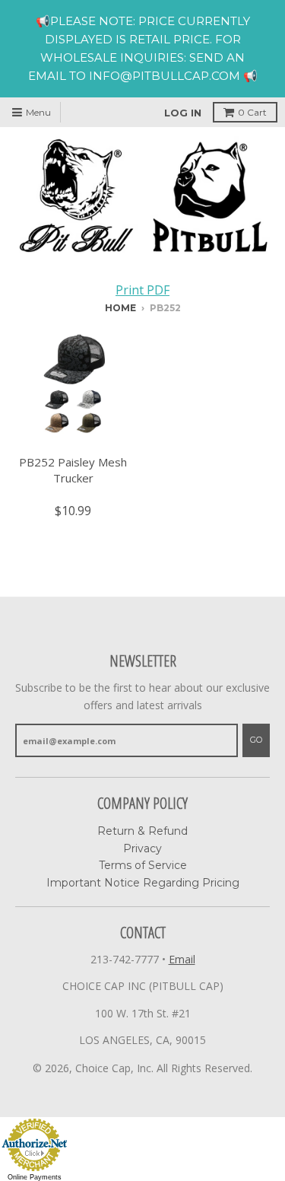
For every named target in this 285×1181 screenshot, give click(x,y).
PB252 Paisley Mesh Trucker (73, 469)
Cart (252, 112)
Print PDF (142, 290)
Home (120, 308)
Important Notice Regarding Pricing (142, 883)
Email (182, 959)
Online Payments (35, 1177)
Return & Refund (142, 831)
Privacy (142, 848)
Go (256, 739)
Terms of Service (143, 865)
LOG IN (182, 113)
